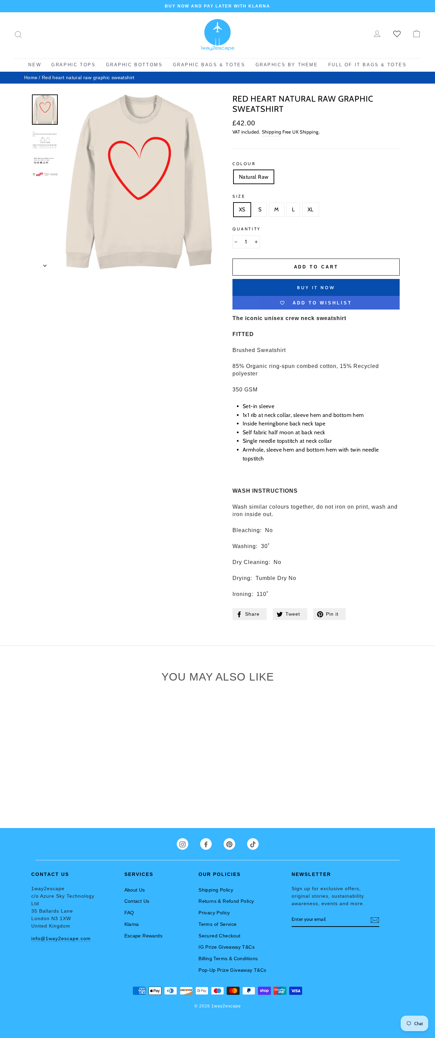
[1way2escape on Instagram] (182, 844)
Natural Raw (253, 177)
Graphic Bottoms (134, 64)
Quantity (246, 228)
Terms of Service (217, 924)
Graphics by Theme (287, 64)
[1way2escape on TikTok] (253, 844)
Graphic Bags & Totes (209, 64)
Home (31, 77)
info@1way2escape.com (61, 938)
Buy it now (316, 287)
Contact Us (137, 901)
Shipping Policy (215, 890)
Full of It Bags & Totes (367, 64)
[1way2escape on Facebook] (206, 844)
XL (311, 209)
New (34, 64)
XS (242, 209)
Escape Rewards (143, 935)
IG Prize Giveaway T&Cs (226, 947)
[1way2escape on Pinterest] (229, 844)
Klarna (131, 924)
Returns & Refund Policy (226, 901)
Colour (244, 163)
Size (238, 196)
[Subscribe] (374, 919)
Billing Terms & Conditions (228, 958)
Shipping (271, 132)
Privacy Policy (214, 912)
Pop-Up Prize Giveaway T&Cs (232, 970)
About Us (134, 890)
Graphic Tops (73, 64)
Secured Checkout (219, 935)
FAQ (129, 912)
